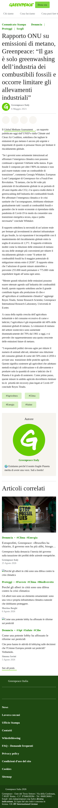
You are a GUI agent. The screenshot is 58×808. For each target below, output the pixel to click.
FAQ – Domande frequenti (17, 745)
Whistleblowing (11, 738)
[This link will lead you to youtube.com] (36, 693)
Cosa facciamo (27, 13)
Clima (21, 537)
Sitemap (7, 776)
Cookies (6, 769)
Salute (28, 630)
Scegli (20, 28)
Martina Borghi (9, 608)
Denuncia (36, 24)
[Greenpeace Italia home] (21, 5)
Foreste (21, 582)
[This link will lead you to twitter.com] (17, 693)
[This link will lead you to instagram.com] (10, 693)
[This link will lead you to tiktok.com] (30, 693)
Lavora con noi (11, 715)
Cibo (38, 630)
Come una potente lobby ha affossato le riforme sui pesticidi (25, 637)
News (5, 707)
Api (20, 630)
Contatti (7, 730)
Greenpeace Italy (20, 105)
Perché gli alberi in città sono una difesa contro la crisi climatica (25, 589)
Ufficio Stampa (11, 722)
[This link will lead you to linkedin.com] (23, 693)
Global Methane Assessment (18, 129)
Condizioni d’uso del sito (16, 761)
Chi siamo (8, 13)
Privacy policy (10, 753)
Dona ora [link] (42, 5)
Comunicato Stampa (14, 24)
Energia (33, 537)
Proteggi (7, 28)
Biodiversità (46, 582)
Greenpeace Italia (18, 681)
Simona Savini (9, 656)
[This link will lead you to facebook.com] (4, 693)
